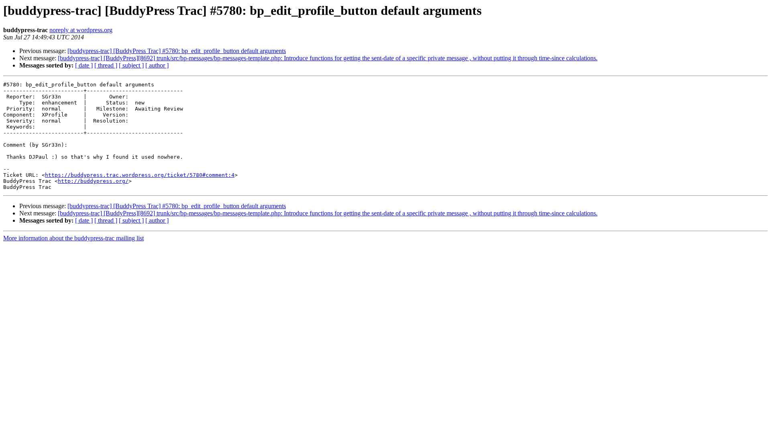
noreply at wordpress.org (80, 30)
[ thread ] (105, 65)
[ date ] (84, 65)
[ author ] (157, 65)
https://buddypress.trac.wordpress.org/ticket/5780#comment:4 (140, 175)
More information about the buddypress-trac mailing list (73, 238)
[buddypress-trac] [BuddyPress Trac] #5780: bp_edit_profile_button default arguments (176, 50)
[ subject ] (131, 65)
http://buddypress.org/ (93, 181)
